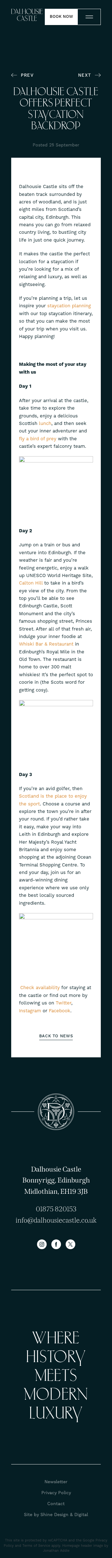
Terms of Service (36, 1546)
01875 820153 (56, 1209)
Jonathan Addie (56, 1551)
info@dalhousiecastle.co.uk (56, 1220)
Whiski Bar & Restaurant (46, 644)
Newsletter (56, 1481)
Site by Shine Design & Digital (56, 1514)
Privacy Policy (56, 1492)
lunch (45, 423)
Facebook (59, 1011)
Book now (61, 16)
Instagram (30, 1011)
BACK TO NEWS (56, 1036)
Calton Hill (31, 583)
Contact (56, 1503)
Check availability (40, 987)
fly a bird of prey (37, 439)
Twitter (63, 1003)
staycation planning (69, 306)
